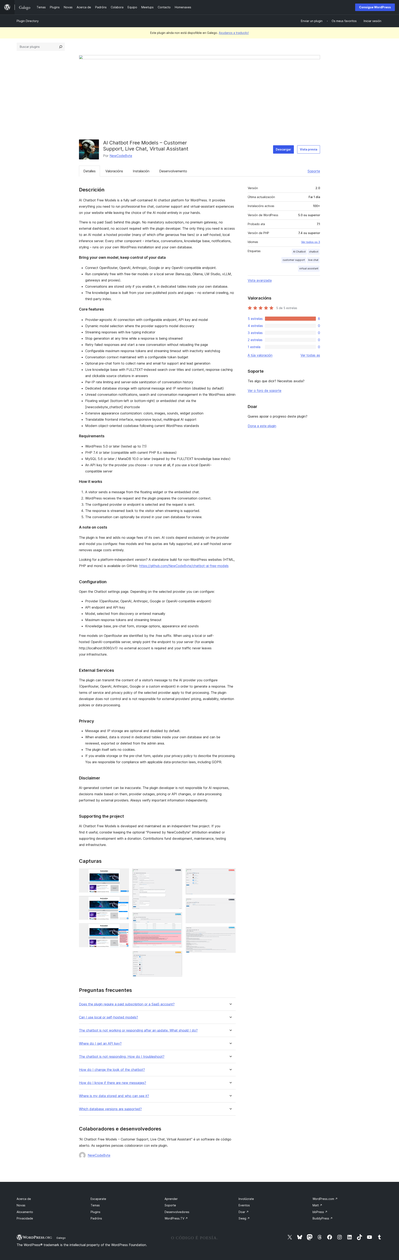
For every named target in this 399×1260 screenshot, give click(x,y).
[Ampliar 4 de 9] (177, 874)
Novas (21, 1205)
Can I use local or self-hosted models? (108, 1017)
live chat (313, 259)
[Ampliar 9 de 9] (230, 932)
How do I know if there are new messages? (112, 1083)
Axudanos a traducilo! (234, 33)
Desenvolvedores (177, 1212)
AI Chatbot (299, 251)
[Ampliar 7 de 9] (230, 874)
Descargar (283, 149)
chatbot (313, 251)
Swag (244, 1218)
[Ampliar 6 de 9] (177, 956)
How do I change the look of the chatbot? (112, 1070)
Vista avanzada (260, 280)
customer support (294, 259)
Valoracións (114, 171)
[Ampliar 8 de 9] (230, 903)
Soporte (314, 171)
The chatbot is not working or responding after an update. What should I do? (138, 1030)
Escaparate (98, 1199)
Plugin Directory (28, 21)
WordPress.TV (176, 1218)
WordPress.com (325, 1199)
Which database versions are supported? (110, 1109)
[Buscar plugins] (61, 47)
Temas (95, 1205)
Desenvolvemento (173, 171)
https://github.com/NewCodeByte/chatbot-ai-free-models (184, 566)
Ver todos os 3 (310, 242)
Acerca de (24, 1199)
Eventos (244, 1205)
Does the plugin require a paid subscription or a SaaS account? (127, 1004)
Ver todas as (310, 355)
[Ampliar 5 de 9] (177, 918)
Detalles (89, 171)
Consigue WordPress (375, 7)
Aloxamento (25, 1212)
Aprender (171, 1199)
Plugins (95, 1212)
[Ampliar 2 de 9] (123, 901)
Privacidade (25, 1218)
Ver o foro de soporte (264, 390)
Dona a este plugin (262, 426)
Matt (317, 1205)
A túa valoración (260, 355)
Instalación (141, 171)
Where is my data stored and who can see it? (114, 1096)
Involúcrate (246, 1199)
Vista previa (308, 149)
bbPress (320, 1212)
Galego (61, 1237)
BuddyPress (323, 1218)
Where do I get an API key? (100, 1043)
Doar (244, 1212)
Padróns (96, 1218)
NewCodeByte (121, 156)
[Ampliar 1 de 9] (123, 874)
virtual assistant (308, 268)
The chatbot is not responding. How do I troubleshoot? (121, 1057)
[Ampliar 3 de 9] (123, 929)
